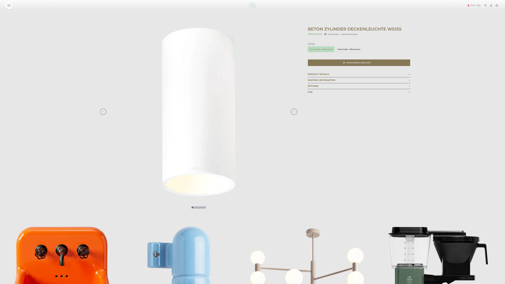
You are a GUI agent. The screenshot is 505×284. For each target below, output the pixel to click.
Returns (313, 86)
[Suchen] (485, 5)
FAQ (310, 92)
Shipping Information (321, 80)
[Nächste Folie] (294, 112)
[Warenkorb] (497, 5)
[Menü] (9, 5)
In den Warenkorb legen (358, 63)
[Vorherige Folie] (103, 112)
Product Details (318, 74)
